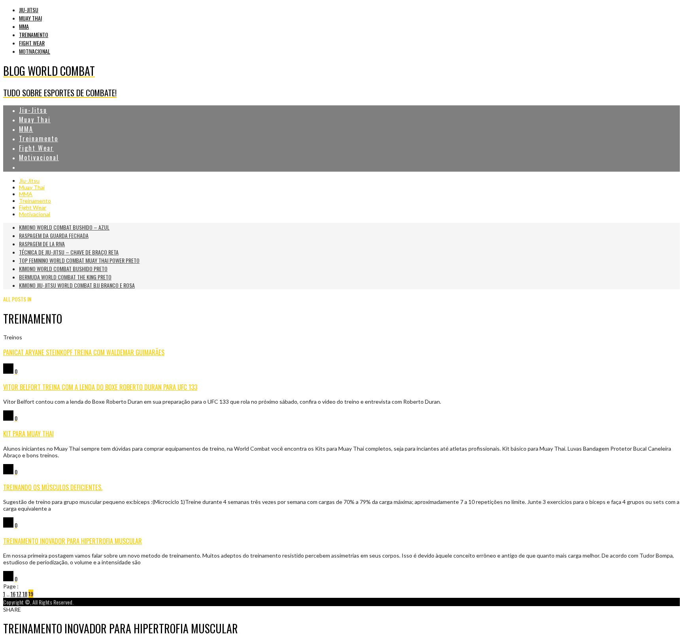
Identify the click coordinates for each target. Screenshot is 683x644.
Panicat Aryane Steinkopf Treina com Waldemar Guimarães (83, 352)
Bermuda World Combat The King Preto (65, 277)
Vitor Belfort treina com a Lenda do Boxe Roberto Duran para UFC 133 (100, 387)
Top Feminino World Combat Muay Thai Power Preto (79, 260)
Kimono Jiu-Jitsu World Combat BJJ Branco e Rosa (77, 285)
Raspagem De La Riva (42, 244)
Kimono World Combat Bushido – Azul (64, 227)
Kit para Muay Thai (28, 433)
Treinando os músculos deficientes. (52, 487)
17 (19, 594)
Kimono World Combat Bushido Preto (63, 268)
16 (13, 594)
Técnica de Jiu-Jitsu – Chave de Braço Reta (69, 252)
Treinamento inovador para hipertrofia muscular (72, 541)
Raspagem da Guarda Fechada (54, 235)
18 (25, 594)
